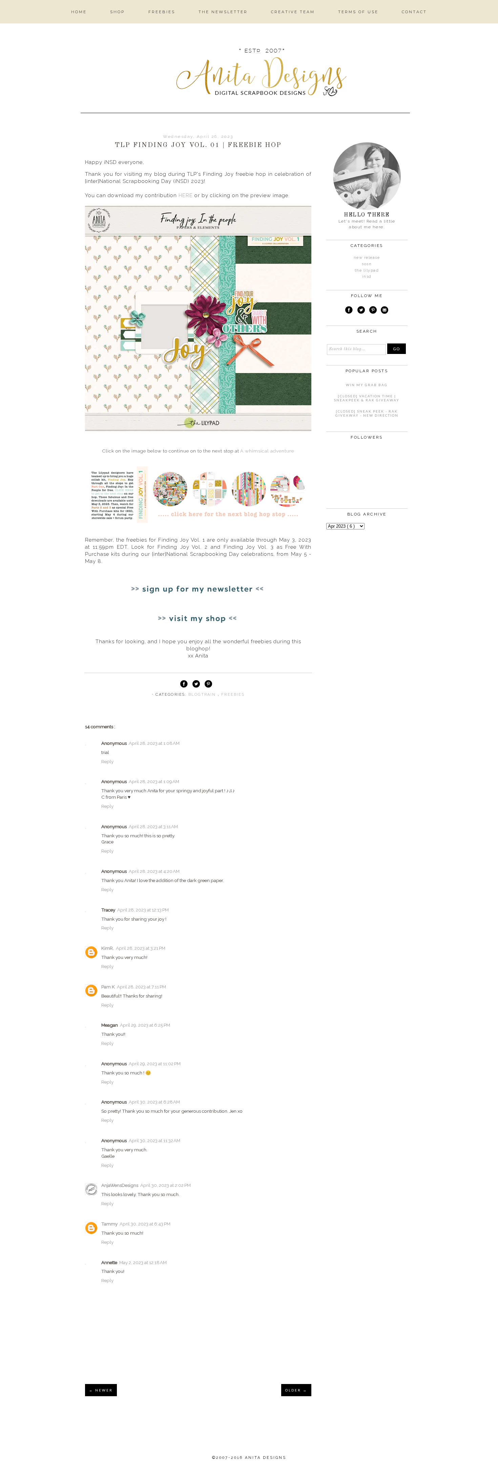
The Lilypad (367, 270)
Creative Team (293, 11)
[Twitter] (361, 311)
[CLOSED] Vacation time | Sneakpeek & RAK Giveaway (366, 398)
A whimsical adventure (267, 451)
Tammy (109, 1224)
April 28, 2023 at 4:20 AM (154, 871)
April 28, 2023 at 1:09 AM (154, 781)
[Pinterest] (373, 311)
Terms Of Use (358, 11)
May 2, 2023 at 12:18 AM (143, 1262)
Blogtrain (203, 694)
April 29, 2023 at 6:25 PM (145, 1025)
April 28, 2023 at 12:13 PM (143, 910)
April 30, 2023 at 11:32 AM (154, 1140)
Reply (107, 761)
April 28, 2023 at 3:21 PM (140, 948)
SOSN (367, 264)
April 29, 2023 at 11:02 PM (155, 1063)
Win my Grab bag (367, 385)
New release (367, 257)
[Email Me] (384, 311)
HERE (186, 195)
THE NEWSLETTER (223, 11)
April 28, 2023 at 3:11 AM (153, 826)
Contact (414, 11)
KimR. (107, 948)
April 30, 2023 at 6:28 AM (154, 1102)
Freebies (161, 11)
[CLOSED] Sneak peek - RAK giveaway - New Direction (366, 413)
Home (79, 11)
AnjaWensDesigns (119, 1185)
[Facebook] (349, 311)
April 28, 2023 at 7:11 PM (141, 986)
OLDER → (296, 1390)
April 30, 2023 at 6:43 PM (145, 1224)
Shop (117, 11)
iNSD (367, 276)
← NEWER (101, 1390)
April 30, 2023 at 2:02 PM (165, 1185)
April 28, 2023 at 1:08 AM (154, 743)
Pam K (108, 986)
